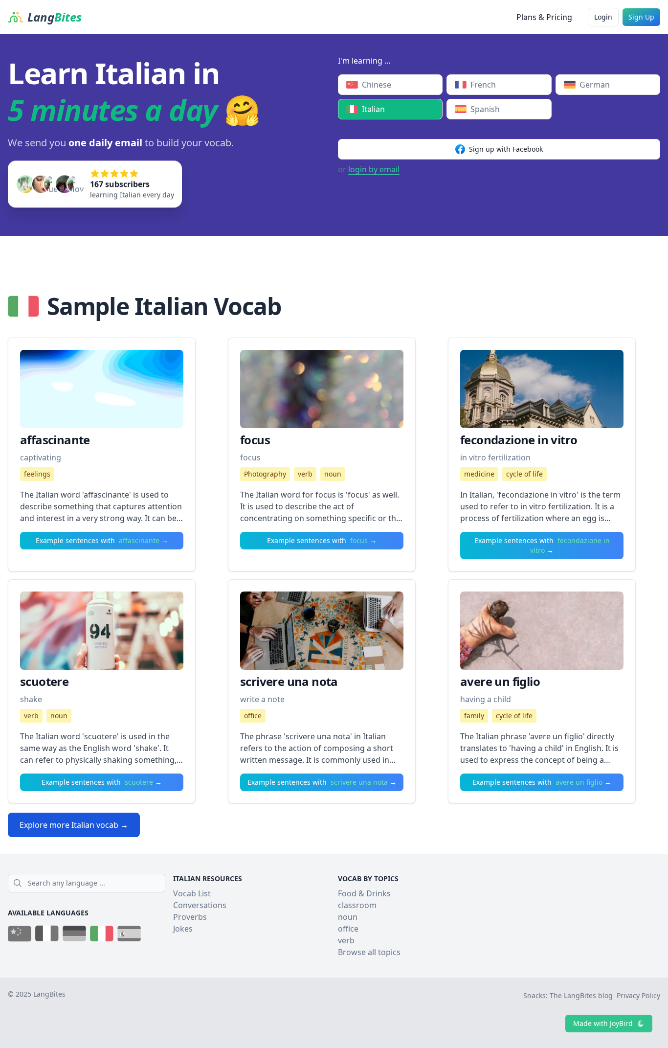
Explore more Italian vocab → (74, 825)
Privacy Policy (638, 995)
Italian (373, 109)
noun (332, 473)
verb (305, 473)
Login (603, 17)
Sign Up (641, 17)
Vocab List (192, 893)
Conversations (199, 905)
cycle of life (524, 473)
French (483, 84)
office (253, 715)
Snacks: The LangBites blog (568, 995)
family (474, 715)
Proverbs (190, 916)
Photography (265, 473)
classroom (357, 905)
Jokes (183, 928)
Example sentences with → (102, 540)
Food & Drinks (364, 893)
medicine (479, 473)
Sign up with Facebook (506, 149)
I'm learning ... (364, 60)
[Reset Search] (162, 883)
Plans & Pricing (544, 17)
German (594, 84)
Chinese (376, 84)
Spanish (485, 109)
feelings (37, 473)
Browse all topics (369, 952)
